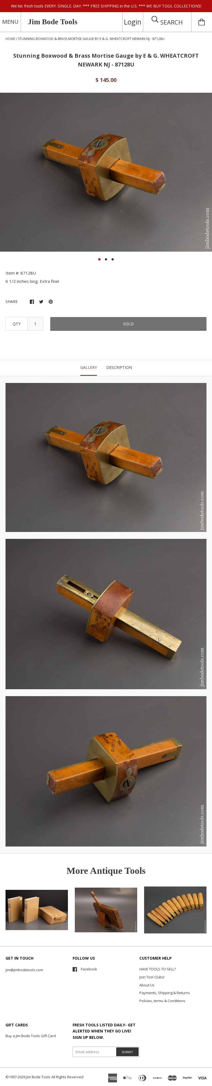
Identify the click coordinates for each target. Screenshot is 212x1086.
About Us (147, 985)
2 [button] (106, 259)
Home (10, 38)
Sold (128, 323)
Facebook (89, 969)
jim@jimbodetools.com (24, 969)
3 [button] (113, 259)
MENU (10, 21)
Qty (16, 323)
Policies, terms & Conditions (162, 1000)
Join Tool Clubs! (152, 977)
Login (132, 21)
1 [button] (99, 259)
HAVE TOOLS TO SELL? (157, 969)
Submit (127, 1052)
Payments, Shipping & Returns (164, 992)
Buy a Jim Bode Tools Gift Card (31, 1035)
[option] (106, 172)
